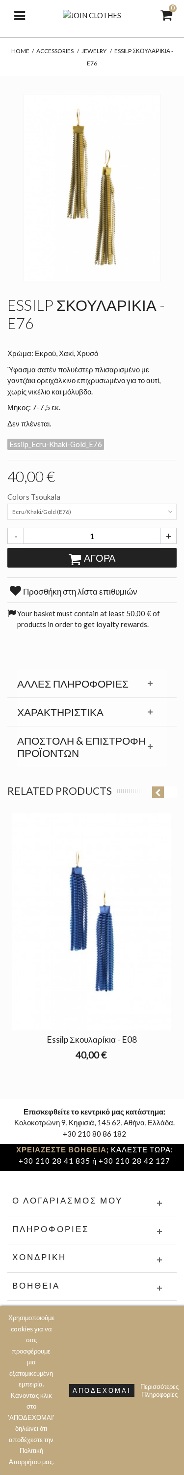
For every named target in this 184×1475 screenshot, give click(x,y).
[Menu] (19, 14)
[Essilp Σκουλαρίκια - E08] (91, 921)
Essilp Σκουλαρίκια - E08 (92, 1039)
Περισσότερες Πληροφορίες (159, 1390)
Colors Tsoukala (34, 496)
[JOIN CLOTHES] (92, 14)
